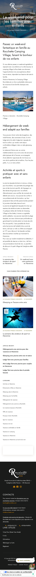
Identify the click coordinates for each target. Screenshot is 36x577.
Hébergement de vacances (10, 400)
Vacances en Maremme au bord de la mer (14, 440)
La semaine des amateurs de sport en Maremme (16, 334)
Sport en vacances (8, 420)
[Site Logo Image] (17, 6)
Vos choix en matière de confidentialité (19, 572)
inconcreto (29, 299)
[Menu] (31, 7)
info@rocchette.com (8, 512)
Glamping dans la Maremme (10, 392)
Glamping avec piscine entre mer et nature (17, 356)
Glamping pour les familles (10, 396)
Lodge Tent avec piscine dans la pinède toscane (16, 371)
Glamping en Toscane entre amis (15, 302)
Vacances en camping (9, 432)
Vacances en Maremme (9, 436)
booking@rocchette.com (9, 503)
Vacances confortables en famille (11, 428)
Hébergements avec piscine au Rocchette (14, 404)
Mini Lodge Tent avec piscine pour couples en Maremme (17, 365)
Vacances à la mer (8, 424)
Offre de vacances (8, 412)
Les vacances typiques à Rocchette (16, 30)
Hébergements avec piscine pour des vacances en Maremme (15, 350)
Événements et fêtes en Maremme (12, 388)
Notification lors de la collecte (11, 575)
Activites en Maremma (9, 384)
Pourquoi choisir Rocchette (10, 416)
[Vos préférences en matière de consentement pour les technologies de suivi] (33, 574)
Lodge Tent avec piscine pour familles (15, 360)
